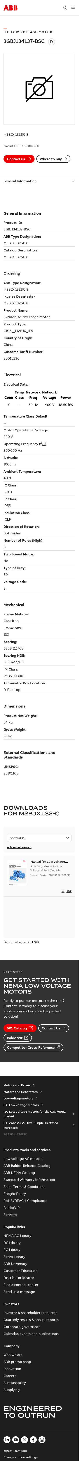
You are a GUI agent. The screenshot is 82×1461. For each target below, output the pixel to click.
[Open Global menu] (73, 8)
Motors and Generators (20, 1092)
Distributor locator (18, 1277)
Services (10, 1214)
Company (11, 1346)
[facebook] (33, 1439)
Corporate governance (21, 1326)
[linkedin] (6, 1439)
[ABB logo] (10, 8)
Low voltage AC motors (22, 1158)
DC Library (12, 1242)
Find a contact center (20, 1284)
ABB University (15, 1263)
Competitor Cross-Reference (31, 1047)
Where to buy (51, 159)
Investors (11, 1304)
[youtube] (15, 1439)
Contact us (16, 159)
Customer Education (20, 1270)
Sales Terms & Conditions (24, 1186)
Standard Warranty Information (29, 1179)
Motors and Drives (16, 1085)
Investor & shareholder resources (30, 1312)
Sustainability (14, 1382)
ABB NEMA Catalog (19, 1172)
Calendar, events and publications (31, 1333)
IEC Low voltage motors (21, 1105)
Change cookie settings (20, 1457)
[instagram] (41, 1439)
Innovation (12, 1368)
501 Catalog (17, 1028)
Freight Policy (14, 1193)
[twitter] (24, 1439)
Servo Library (14, 1256)
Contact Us (51, 1028)
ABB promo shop (17, 1361)
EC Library (11, 1249)
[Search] (65, 8)
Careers (9, 1375)
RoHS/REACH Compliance (25, 1200)
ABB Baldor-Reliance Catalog (27, 1165)
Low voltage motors (18, 1098)
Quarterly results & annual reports (31, 1319)
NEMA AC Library (17, 1235)
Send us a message (19, 1291)
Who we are (13, 1354)
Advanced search (19, 847)
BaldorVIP (15, 1038)
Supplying (11, 1389)
